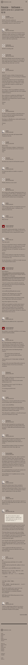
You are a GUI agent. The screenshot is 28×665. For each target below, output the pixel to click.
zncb (7, 557)
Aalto (2, 633)
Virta (2, 637)
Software (15, 7)
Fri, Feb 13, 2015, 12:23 (9, 319)
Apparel (2, 640)
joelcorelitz (8, 54)
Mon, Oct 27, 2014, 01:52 (10, 46)
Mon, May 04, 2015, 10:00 (10, 511)
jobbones (8, 188)
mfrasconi (8, 372)
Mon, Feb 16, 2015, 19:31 (10, 398)
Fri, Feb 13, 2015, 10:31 (9, 217)
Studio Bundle (4, 639)
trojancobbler (9, 453)
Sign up (2, 659)
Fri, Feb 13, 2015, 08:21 (9, 204)
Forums (4, 7)
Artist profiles (3, 644)
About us (3, 643)
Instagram (3, 653)
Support (2, 649)
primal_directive (10, 225)
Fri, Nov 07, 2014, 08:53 (9, 132)
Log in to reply (23, 614)
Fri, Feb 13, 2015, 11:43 (9, 239)
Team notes (3, 647)
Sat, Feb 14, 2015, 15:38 (9, 373)
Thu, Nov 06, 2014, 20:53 (10, 111)
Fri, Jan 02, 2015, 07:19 (9, 159)
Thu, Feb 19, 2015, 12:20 (10, 436)
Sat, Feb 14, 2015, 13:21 (9, 340)
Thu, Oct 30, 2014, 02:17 (10, 70)
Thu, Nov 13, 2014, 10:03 (10, 143)
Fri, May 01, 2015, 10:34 (9, 498)
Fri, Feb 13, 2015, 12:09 (9, 269)
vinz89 (7, 69)
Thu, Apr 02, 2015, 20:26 (10, 454)
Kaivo (2, 635)
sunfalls (8, 16)
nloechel (8, 158)
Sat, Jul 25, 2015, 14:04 (9, 604)
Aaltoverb (3, 634)
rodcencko (8, 45)
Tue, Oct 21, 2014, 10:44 (9, 17)
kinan (7, 110)
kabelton (8, 497)
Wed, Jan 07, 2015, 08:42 (10, 180)
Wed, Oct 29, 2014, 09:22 (10, 56)
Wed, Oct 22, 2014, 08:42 (10, 30)
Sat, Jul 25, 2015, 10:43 (9, 558)
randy (7, 29)
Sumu (2, 638)
